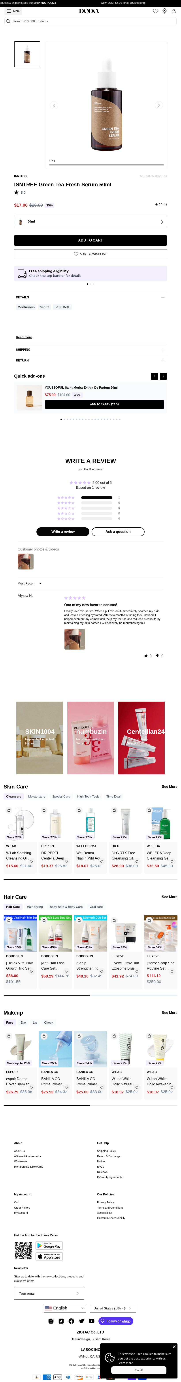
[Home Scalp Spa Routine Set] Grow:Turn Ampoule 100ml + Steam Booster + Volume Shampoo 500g (161, 966)
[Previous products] (7, 836)
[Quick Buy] (6, 1034)
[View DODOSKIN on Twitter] (81, 1321)
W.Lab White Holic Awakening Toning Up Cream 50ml (160, 1082)
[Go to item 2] (90, 284)
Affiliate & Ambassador (27, 1156)
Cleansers (13, 796)
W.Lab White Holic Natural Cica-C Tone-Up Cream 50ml (124, 1082)
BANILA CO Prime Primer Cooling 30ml (51, 1082)
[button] (17, 192)
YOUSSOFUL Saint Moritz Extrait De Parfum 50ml (81, 387)
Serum (44, 307)
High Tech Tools (88, 796)
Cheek (48, 1022)
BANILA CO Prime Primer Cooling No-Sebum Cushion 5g (89, 1082)
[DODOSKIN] (89, 11)
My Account (22, 1194)
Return (22, 360)
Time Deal (113, 796)
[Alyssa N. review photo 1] (74, 639)
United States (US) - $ (110, 1308)
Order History (22, 1207)
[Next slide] (159, 105)
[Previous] (154, 376)
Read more (24, 337)
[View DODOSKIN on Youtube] (91, 1321)
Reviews (102, 1172)
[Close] (174, 1347)
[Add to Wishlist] (31, 861)
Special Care (61, 796)
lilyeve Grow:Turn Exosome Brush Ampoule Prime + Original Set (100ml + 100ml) (125, 966)
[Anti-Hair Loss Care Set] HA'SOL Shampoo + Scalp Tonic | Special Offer (55, 966)
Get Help (103, 1143)
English (59, 1308)
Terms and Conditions (110, 1207)
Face (9, 1022)
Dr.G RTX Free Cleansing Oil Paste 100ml (123, 856)
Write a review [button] (63, 532)
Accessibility (104, 1213)
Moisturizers (26, 307)
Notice (101, 1161)
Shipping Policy (106, 1151)
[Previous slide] (54, 105)
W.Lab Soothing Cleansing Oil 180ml (18, 856)
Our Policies (105, 1194)
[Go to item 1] (87, 284)
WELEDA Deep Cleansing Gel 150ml (159, 856)
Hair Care (13, 906)
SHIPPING (23, 349)
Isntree (20, 176)
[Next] (163, 376)
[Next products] (173, 836)
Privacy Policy (105, 1202)
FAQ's (100, 1166)
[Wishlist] (155, 11)
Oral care (96, 906)
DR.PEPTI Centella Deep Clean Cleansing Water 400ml (54, 856)
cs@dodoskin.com (90, 1368)
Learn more (125, 1363)
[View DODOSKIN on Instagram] (51, 1321)
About (18, 1143)
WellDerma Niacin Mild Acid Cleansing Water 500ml (89, 856)
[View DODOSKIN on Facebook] (71, 1321)
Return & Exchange (109, 1156)
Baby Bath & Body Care (66, 906)
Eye (23, 1022)
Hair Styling (35, 906)
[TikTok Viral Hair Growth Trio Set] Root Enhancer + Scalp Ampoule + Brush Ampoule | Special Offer (19, 966)
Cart (16, 1202)
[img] (161, 205)
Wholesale (20, 1161)
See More (169, 786)
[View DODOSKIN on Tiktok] (61, 1321)
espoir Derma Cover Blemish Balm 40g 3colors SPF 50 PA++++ (20, 1082)
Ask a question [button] (118, 532)
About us (19, 1151)
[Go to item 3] (93, 284)
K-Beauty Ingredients (109, 1177)
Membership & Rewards (28, 1166)
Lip (35, 1022)
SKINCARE (62, 307)
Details (22, 297)
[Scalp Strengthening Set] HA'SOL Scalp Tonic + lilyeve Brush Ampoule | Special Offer (87, 966)
